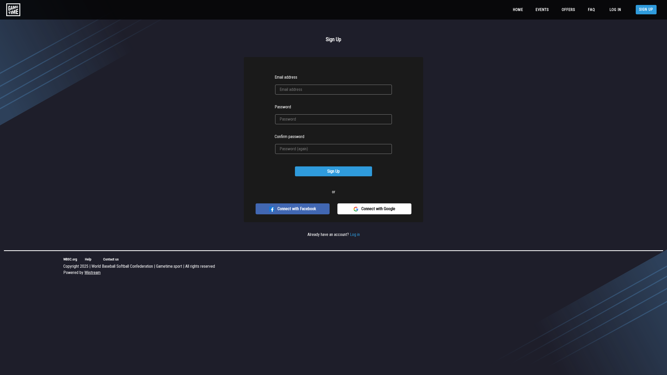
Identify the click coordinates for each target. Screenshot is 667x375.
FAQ (591, 10)
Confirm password (289, 136)
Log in (615, 10)
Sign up (646, 9)
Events (542, 10)
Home (519, 9)
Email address (286, 77)
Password (283, 106)
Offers (569, 10)
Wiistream (92, 272)
